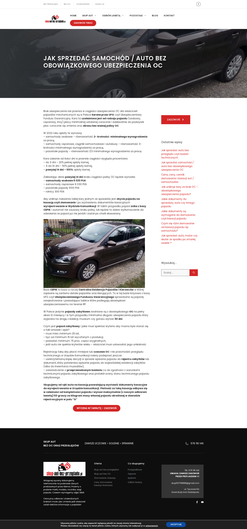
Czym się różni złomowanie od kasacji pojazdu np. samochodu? (177, 227)
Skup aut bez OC (102, 473)
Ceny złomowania (103, 482)
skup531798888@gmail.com (185, 483)
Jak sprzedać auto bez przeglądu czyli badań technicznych (175, 154)
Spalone (132, 478)
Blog (155, 15)
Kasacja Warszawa (103, 485)
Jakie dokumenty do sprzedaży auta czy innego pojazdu (178, 202)
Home (73, 15)
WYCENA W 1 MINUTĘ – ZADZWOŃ (97, 408)
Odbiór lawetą (111, 15)
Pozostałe (136, 15)
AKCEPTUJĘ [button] (176, 524)
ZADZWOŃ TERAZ (83, 22)
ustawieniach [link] (152, 525)
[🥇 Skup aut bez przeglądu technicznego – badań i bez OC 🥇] (55, 18)
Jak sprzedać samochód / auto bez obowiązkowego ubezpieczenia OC (177, 166)
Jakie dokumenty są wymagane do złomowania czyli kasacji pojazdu (178, 215)
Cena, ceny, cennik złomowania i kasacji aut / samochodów (177, 178)
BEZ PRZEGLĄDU (50, 4)
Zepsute (132, 473)
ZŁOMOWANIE (82, 4)
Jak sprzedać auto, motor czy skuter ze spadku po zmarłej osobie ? (179, 239)
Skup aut (87, 15)
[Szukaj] (194, 272)
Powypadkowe (135, 469)
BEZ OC (67, 4)
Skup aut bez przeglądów (106, 469)
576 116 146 (197, 443)
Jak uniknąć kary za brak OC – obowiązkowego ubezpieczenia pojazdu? (179, 190)
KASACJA (99, 4)
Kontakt (169, 15)
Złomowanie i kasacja (104, 478)
